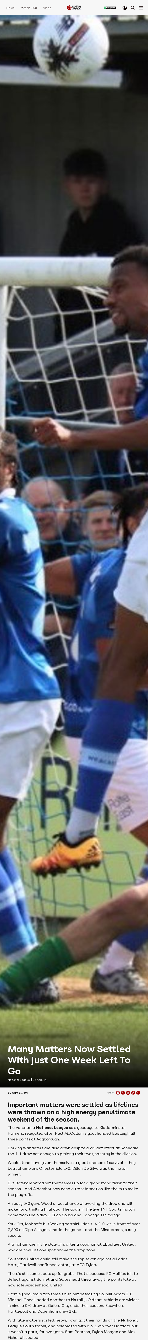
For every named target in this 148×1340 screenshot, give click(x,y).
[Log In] (124, 8)
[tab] (124, 7)
